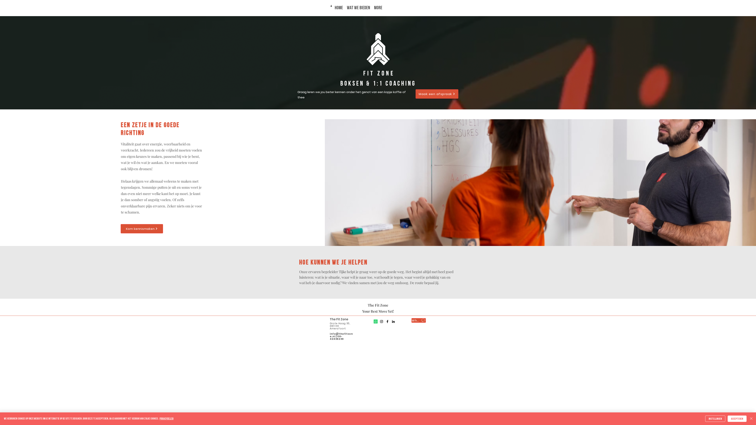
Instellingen (715, 418)
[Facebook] (387, 321)
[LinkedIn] (393, 321)
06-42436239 (337, 338)
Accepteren (737, 418)
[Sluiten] (751, 419)
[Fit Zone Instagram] (382, 321)
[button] (437, 94)
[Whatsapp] (376, 321)
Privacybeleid (166, 418)
